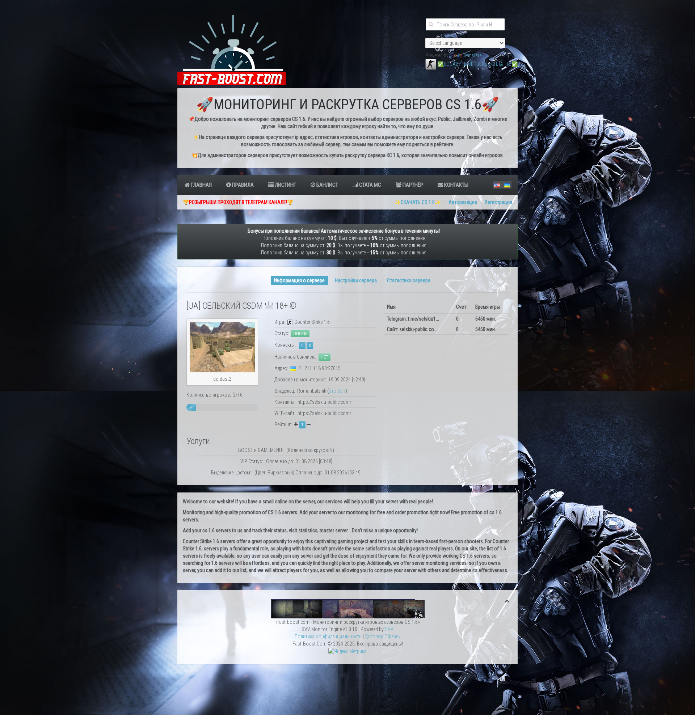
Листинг (285, 185)
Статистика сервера (408, 280)
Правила (242, 185)
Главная (201, 185)
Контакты (455, 185)
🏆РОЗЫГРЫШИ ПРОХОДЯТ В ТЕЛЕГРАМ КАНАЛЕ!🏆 (238, 202)
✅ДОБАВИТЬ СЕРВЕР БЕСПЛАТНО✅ (477, 64)
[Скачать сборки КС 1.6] (348, 608)
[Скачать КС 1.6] (430, 64)
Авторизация (462, 202)
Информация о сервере (299, 280)
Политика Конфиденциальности (328, 636)
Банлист (326, 185)
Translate (472, 55)
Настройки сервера (356, 280)
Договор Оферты (383, 636)
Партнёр (412, 185)
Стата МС (369, 185)
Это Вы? (337, 391)
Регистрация (498, 202)
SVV (389, 629)
